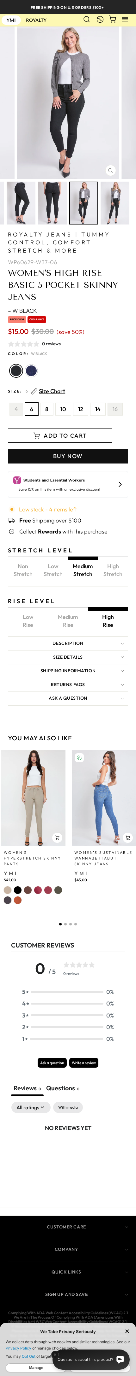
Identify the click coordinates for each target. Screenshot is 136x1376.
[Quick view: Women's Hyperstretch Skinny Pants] (57, 838)
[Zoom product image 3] (21, 203)
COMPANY (66, 1249)
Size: (36, 391)
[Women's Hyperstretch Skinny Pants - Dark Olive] (58, 890)
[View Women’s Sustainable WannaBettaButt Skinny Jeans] (104, 798)
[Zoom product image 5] (83, 203)
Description (68, 643)
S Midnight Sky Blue (31, 370)
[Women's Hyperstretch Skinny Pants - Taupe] (7, 890)
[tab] (63, 1089)
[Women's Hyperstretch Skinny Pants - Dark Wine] (48, 890)
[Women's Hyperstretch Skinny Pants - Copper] (18, 900)
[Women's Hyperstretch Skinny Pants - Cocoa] (28, 890)
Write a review (84, 1062)
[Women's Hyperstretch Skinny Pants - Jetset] (7, 900)
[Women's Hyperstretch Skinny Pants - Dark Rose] (38, 890)
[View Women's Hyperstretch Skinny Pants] (33, 798)
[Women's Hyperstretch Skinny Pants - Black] (18, 890)
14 (98, 409)
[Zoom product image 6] (115, 203)
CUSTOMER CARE (66, 1227)
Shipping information (68, 670)
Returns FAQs (68, 684)
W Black (16, 370)
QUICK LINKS (66, 1272)
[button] (60, 924)
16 (115, 409)
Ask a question (68, 698)
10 (63, 409)
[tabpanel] (68, 1149)
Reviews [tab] (27, 1088)
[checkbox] (68, 1107)
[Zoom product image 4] (52, 203)
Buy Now (68, 456)
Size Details (68, 657)
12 (80, 409)
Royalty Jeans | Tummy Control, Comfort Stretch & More (59, 242)
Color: (27, 353)
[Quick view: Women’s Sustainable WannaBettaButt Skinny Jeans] (128, 838)
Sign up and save (66, 1294)
